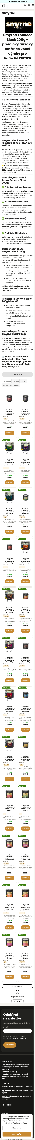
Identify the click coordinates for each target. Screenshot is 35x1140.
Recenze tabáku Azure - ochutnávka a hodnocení (16, 1096)
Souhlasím (16, 1134)
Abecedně (16, 385)
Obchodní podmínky (9, 1071)
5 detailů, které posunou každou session (17, 1086)
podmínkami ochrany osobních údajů (16, 1038)
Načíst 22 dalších (17, 986)
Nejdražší (23, 381)
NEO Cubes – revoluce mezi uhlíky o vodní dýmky (17, 1091)
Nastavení (16, 1128)
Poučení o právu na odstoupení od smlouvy (15, 1077)
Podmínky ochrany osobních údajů (15, 1074)
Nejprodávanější (7, 385)
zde (25, 1123)
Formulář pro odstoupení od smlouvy (16, 1064)
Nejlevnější (16, 381)
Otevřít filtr (17, 375)
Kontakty (5, 1069)
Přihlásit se (10, 1045)
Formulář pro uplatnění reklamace (15, 1067)
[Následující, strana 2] (17, 992)
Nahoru (18, 1001)
